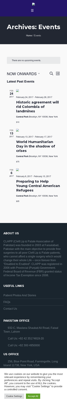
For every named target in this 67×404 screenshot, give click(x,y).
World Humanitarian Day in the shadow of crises (35, 146)
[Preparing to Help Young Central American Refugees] (38, 170)
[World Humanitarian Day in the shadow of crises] (38, 131)
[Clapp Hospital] (33, 5)
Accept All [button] (33, 396)
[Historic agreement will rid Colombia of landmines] (38, 91)
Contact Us (10, 308)
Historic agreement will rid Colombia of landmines (37, 106)
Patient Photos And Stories (19, 295)
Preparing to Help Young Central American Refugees (38, 185)
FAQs (6, 302)
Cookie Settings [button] (14, 396)
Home (29, 35)
